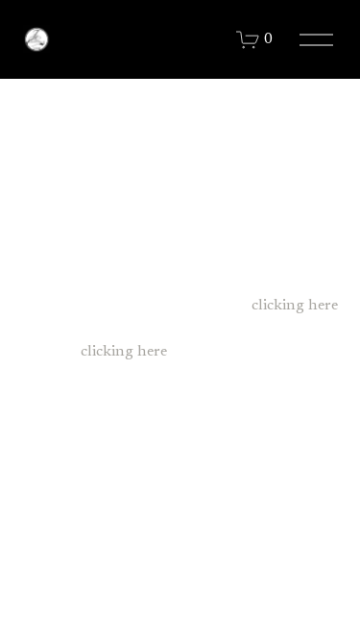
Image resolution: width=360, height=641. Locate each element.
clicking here (295, 305)
